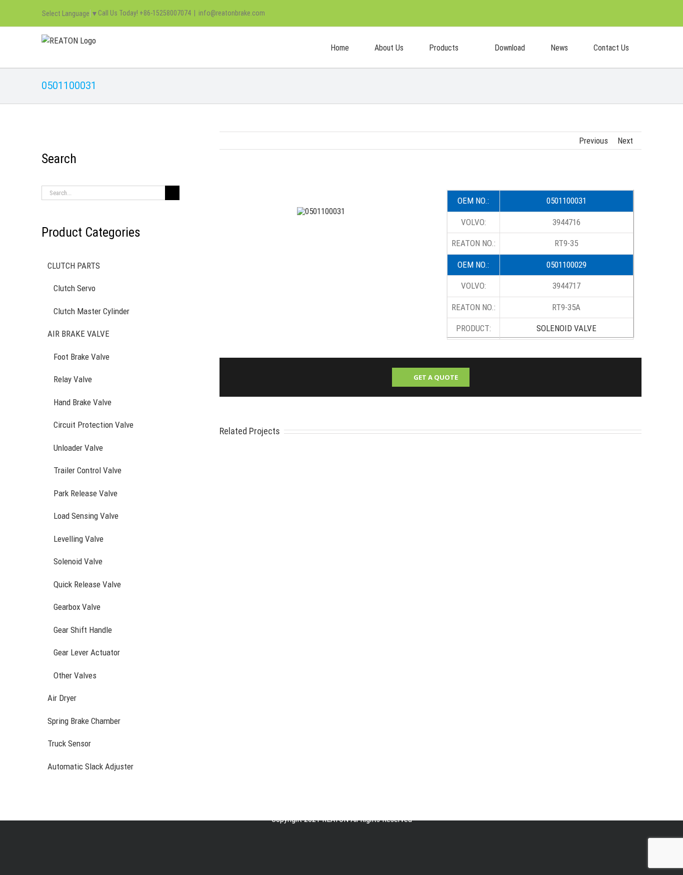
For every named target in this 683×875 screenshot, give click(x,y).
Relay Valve (73, 379)
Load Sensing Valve (86, 516)
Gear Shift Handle (83, 630)
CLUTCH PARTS (74, 266)
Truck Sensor (69, 743)
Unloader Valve (78, 448)
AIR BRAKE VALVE (79, 334)
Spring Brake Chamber (84, 721)
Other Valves (75, 675)
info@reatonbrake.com (231, 13)
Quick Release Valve (87, 584)
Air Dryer (62, 698)
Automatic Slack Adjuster (91, 766)
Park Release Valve (86, 493)
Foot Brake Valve (82, 357)
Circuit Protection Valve (94, 425)
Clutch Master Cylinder (92, 311)
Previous (593, 141)
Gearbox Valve (77, 607)
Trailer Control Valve (88, 470)
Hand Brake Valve (83, 402)
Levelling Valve (79, 539)
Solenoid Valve (78, 561)
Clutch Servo (75, 288)
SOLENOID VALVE (566, 328)
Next (625, 141)
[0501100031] (321, 211)
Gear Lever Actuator (87, 652)
